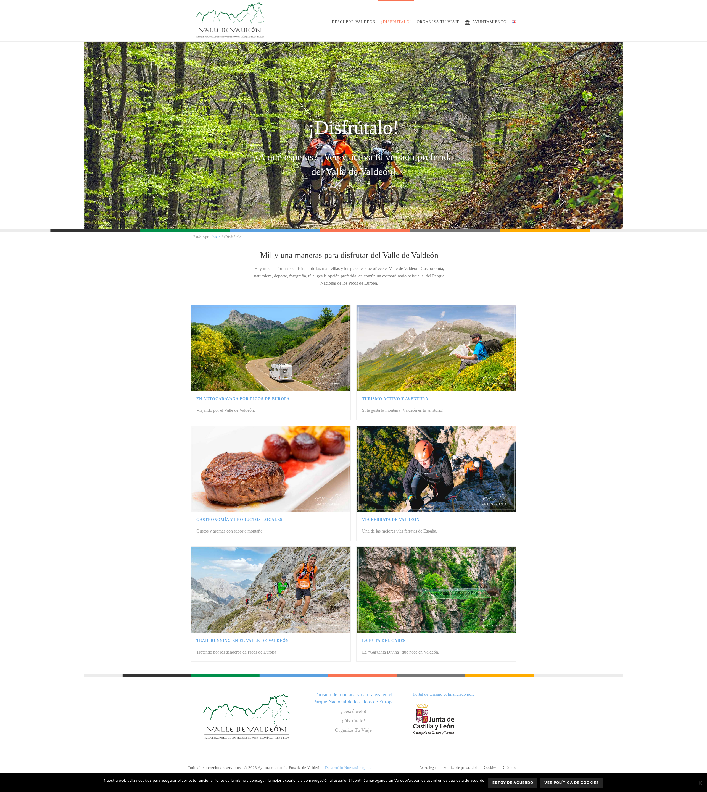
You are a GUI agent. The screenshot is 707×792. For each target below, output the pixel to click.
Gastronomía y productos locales (239, 520)
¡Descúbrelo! (353, 711)
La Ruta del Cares (384, 641)
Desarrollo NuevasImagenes (349, 767)
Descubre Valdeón (354, 22)
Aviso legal (428, 767)
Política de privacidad (460, 767)
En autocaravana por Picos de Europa (243, 399)
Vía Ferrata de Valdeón (391, 520)
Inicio (216, 237)
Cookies (490, 767)
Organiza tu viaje (438, 22)
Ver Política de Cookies (571, 782)
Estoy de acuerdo (512, 782)
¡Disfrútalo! (396, 22)
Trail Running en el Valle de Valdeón (242, 641)
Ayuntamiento (489, 22)
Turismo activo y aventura (395, 399)
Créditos (509, 767)
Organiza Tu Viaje (353, 730)
